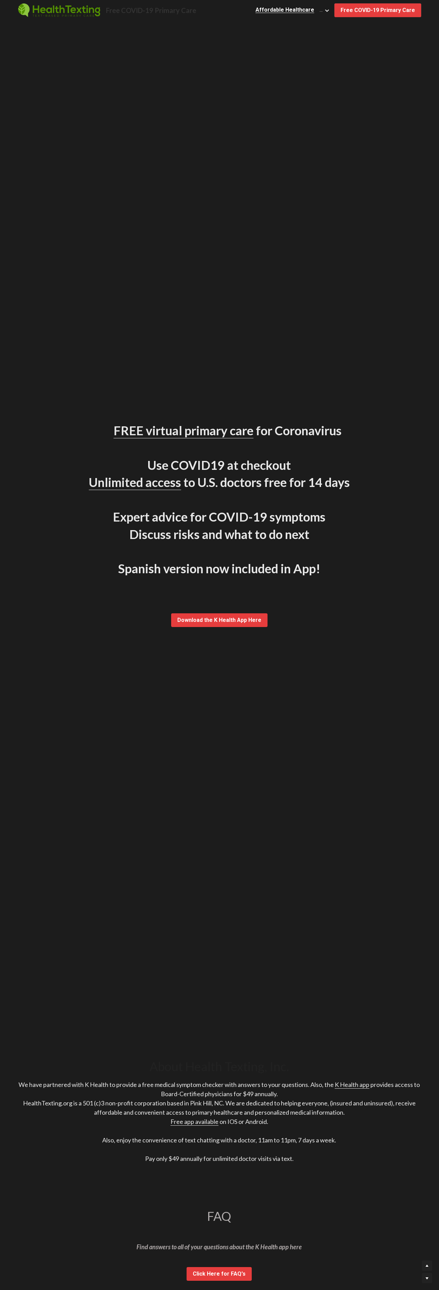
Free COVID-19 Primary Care (378, 10)
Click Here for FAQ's (219, 1273)
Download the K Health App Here (219, 620)
